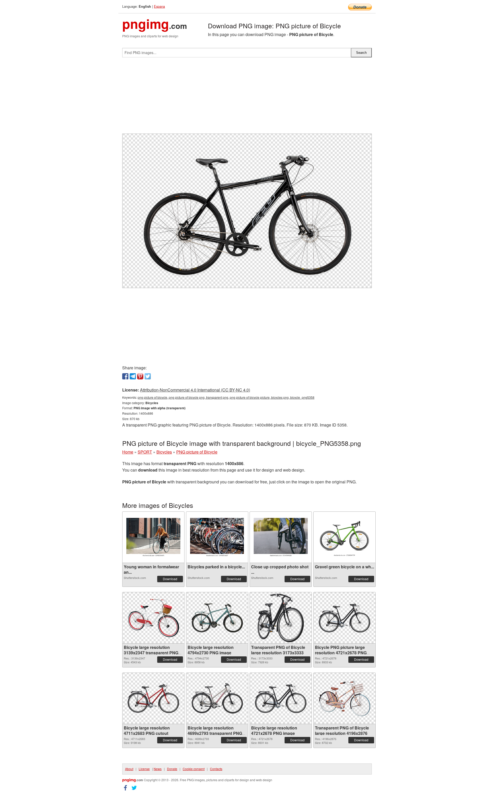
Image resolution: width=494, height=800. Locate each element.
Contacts (216, 769)
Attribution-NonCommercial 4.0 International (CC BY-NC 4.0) (195, 390)
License (144, 769)
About (129, 769)
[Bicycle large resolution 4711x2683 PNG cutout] (153, 698)
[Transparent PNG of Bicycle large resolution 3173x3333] (281, 617)
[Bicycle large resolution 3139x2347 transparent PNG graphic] (153, 618)
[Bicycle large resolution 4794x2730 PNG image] (217, 617)
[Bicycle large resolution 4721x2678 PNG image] (280, 698)
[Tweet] (148, 376)
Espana (159, 6)
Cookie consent (194, 769)
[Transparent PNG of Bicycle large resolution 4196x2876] (344, 698)
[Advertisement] (247, 98)
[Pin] (140, 376)
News (158, 769)
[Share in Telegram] (133, 376)
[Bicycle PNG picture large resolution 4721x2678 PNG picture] (344, 617)
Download (170, 579)
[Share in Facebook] (125, 376)
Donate (172, 769)
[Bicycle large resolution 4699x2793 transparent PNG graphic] (217, 698)
